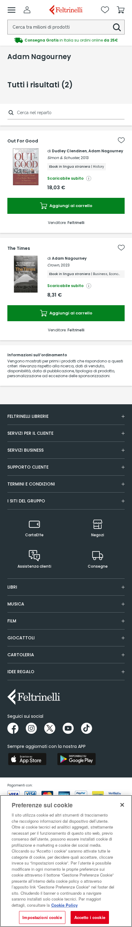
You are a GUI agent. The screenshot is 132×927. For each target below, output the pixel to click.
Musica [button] (15, 604)
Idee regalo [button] (20, 672)
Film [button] (11, 621)
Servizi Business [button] (25, 450)
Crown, (53, 265)
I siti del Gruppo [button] (26, 501)
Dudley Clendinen (69, 151)
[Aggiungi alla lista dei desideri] (121, 140)
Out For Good (22, 141)
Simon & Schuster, (63, 157)
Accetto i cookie (89, 917)
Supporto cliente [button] (28, 467)
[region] (66, 861)
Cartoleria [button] (20, 655)
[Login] (27, 10)
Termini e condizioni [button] (31, 484)
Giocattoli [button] (21, 638)
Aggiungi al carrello (70, 206)
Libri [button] (12, 587)
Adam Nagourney (105, 151)
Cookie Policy (64, 905)
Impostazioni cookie (42, 917)
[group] (66, 40)
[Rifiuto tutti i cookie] (122, 805)
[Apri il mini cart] (120, 9)
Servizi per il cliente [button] (30, 433)
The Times (18, 248)
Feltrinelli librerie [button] (28, 416)
